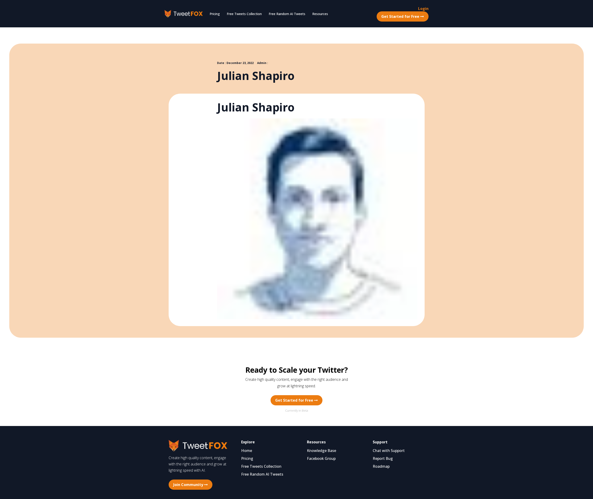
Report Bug (383, 458)
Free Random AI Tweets (287, 14)
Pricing (215, 14)
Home (246, 450)
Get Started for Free (400, 16)
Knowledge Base (321, 450)
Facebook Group (321, 458)
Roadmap (381, 466)
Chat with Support (389, 450)
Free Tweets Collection (244, 14)
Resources (320, 14)
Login (423, 8)
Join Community (188, 484)
